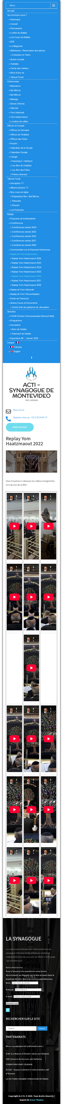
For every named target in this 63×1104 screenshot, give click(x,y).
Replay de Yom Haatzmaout (23, 254)
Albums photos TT (19, 187)
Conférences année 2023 (24, 231)
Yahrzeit (14, 108)
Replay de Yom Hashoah (22, 289)
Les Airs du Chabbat (21, 165)
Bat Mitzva (15, 94)
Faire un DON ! (19, 427)
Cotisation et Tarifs (21, 55)
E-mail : (9, 996)
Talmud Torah (17, 77)
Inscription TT (17, 183)
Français (17, 347)
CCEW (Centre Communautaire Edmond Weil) (32, 316)
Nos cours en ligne (19, 192)
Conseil (14, 24)
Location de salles (19, 121)
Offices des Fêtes (18, 139)
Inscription (15, 325)
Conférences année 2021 (24, 240)
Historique (15, 19)
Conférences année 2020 (24, 245)
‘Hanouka (16, 201)
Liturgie (13, 156)
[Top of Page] (54, 1098)
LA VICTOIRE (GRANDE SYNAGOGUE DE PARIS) (27, 1079)
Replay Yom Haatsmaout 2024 (26, 267)
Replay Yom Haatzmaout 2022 (26, 276)
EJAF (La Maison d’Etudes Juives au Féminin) (27, 1053)
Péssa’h (15, 205)
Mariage (14, 99)
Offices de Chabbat (19, 134)
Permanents (16, 28)
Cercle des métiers (19, 68)
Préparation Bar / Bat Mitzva (25, 196)
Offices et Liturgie (15, 125)
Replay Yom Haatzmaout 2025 (26, 263)
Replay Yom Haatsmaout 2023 (26, 271)
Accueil (10, 10)
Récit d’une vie (17, 72)
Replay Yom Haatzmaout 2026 (26, 258)
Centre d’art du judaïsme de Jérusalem (30, 307)
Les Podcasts (17, 210)
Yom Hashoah (17, 112)
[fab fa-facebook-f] (31, 358)
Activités (11, 311)
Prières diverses (19, 174)
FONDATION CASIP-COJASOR (19, 1064)
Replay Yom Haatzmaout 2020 (26, 285)
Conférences (16, 223)
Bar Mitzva (15, 90)
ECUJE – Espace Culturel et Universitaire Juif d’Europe (27, 1071)
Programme (16, 320)
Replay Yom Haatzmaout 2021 (26, 280)
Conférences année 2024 (24, 227)
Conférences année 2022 (24, 236)
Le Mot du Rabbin (18, 33)
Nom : (8, 983)
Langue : (11, 342)
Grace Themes (37, 1100)
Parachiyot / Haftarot (22, 161)
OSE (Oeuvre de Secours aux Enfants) (24, 1059)
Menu (12, 5)
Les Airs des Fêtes (21, 170)
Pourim (13, 143)
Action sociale (17, 59)
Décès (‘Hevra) (17, 103)
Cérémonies (13, 81)
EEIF (12, 41)
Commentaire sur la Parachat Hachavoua (30, 249)
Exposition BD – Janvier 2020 (24, 338)
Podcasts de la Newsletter (23, 218)
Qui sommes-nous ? (17, 15)
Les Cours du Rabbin (20, 37)
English (16, 351)
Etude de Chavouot (19, 298)
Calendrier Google (19, 152)
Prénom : (10, 989)
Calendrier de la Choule (21, 148)
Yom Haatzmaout (19, 117)
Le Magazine (16, 46)
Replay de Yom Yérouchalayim (25, 294)
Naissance (15, 86)
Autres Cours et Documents (24, 303)
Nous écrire (18, 410)
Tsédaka (14, 64)
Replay (10, 214)
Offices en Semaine (19, 130)
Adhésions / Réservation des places (27, 50)
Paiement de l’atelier (21, 333)
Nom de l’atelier (19, 329)
